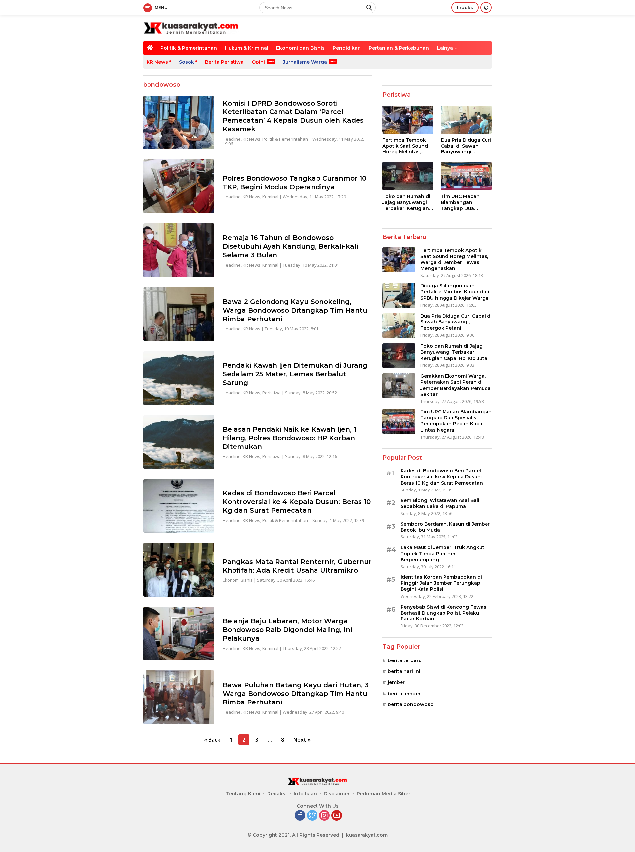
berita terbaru (405, 660)
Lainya (445, 48)
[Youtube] (336, 816)
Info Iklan (305, 794)
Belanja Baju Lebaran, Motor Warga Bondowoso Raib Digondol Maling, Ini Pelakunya (287, 629)
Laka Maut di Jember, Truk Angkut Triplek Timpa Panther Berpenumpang (442, 554)
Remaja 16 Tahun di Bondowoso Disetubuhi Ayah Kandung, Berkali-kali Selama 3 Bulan (290, 246)
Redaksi (277, 794)
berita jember (404, 694)
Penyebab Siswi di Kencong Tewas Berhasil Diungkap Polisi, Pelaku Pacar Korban (443, 613)
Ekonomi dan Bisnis (300, 48)
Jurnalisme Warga (305, 62)
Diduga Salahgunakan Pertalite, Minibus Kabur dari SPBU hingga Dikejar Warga (454, 292)
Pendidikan (347, 48)
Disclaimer (337, 794)
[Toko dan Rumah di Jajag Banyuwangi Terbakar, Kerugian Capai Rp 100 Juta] (407, 176)
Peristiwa (271, 393)
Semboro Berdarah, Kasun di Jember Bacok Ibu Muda (445, 527)
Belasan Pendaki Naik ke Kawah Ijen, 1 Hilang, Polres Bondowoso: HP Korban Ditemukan (289, 437)
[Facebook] (300, 816)
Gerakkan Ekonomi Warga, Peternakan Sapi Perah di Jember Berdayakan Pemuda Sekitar (455, 385)
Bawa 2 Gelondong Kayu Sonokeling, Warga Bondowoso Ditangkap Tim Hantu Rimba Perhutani (295, 310)
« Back (212, 739)
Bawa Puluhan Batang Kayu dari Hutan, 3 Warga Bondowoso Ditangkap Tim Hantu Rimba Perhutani (296, 693)
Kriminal (270, 197)
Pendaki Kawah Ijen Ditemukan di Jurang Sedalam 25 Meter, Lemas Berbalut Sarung (295, 374)
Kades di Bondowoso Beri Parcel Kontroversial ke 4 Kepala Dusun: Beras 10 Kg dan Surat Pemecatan (297, 501)
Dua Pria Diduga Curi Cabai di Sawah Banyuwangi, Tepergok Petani (466, 146)
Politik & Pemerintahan (188, 48)
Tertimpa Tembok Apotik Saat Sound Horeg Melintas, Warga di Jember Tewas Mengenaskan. (405, 146)
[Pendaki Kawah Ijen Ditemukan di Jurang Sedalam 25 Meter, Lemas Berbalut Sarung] (178, 378)
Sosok (186, 62)
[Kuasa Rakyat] (191, 27)
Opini (258, 62)
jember (396, 683)
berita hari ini (404, 672)
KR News (157, 62)
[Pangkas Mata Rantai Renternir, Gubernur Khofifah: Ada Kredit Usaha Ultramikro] (178, 570)
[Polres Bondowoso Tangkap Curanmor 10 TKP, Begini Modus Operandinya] (178, 186)
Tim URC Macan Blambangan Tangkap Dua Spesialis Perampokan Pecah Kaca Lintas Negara (465, 202)
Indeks (465, 7)
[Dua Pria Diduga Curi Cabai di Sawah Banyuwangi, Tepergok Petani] (466, 120)
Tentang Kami (243, 794)
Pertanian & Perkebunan (399, 48)
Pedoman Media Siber (383, 794)
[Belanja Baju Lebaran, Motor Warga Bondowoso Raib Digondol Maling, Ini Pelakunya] (178, 633)
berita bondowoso (411, 705)
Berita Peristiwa (224, 62)
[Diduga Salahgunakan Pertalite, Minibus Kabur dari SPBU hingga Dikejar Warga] (398, 295)
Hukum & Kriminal (246, 48)
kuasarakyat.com (367, 835)
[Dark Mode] (486, 7)
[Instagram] (324, 816)
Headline (232, 139)
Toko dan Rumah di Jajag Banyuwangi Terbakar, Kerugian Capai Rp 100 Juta (406, 202)
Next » (302, 739)
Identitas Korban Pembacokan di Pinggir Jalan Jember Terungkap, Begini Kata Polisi (441, 583)
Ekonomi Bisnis (238, 580)
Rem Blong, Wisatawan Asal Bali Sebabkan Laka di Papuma (440, 504)
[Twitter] (312, 816)
